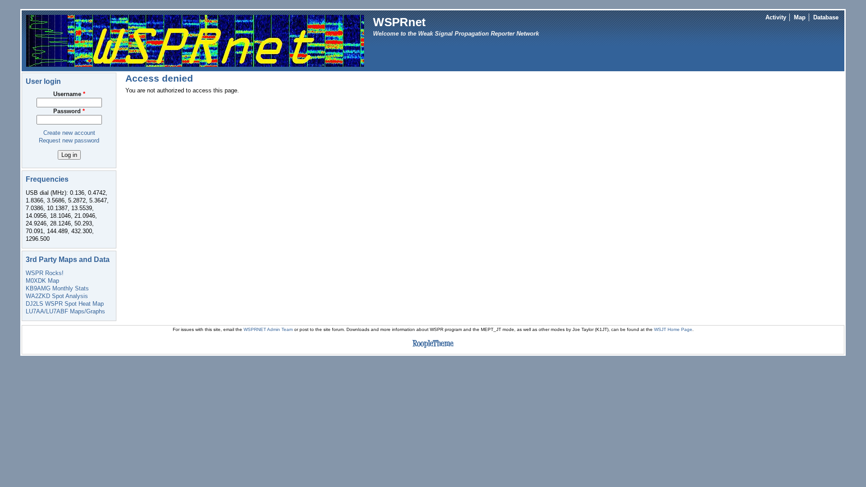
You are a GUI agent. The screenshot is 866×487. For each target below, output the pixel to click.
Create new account (69, 132)
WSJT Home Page (673, 329)
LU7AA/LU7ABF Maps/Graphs (65, 311)
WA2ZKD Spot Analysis (57, 296)
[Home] (195, 40)
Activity (775, 17)
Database (825, 17)
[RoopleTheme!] (433, 347)
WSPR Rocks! (45, 273)
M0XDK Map (42, 280)
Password (69, 111)
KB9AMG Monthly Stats (57, 288)
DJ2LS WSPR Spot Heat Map (65, 303)
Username (69, 94)
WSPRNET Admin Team (268, 329)
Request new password (69, 140)
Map (800, 17)
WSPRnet (399, 22)
